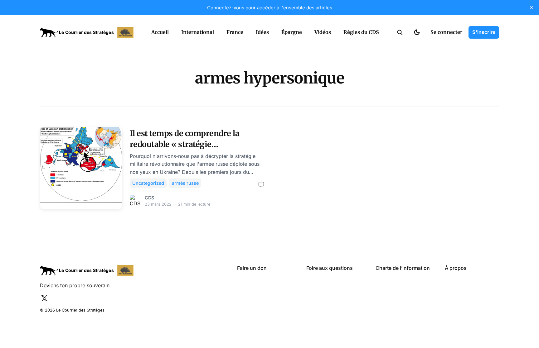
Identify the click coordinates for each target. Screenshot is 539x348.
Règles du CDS (361, 32)
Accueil (160, 32)
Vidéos (322, 32)
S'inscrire (483, 32)
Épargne (291, 32)
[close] (532, 7)
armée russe (185, 183)
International (197, 32)
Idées (262, 32)
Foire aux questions (329, 268)
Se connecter (446, 32)
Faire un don (252, 268)
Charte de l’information (403, 268)
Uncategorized (148, 183)
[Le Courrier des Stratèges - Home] (89, 32)
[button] (400, 32)
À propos (456, 268)
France (234, 32)
